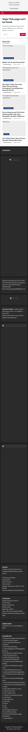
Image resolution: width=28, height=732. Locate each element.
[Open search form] (25, 12)
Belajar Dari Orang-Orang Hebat (13, 62)
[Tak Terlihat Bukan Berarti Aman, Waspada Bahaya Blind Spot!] (14, 128)
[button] (2, 12)
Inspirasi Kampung (8, 58)
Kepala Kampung (7, 64)
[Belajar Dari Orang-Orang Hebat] (14, 52)
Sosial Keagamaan (8, 80)
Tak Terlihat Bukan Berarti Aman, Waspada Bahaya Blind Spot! (14, 139)
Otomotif (6, 134)
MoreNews (10, 729)
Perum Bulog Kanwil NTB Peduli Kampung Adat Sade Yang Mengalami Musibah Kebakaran (13, 114)
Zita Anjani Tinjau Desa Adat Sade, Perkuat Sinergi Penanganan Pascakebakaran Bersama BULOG (12, 87)
